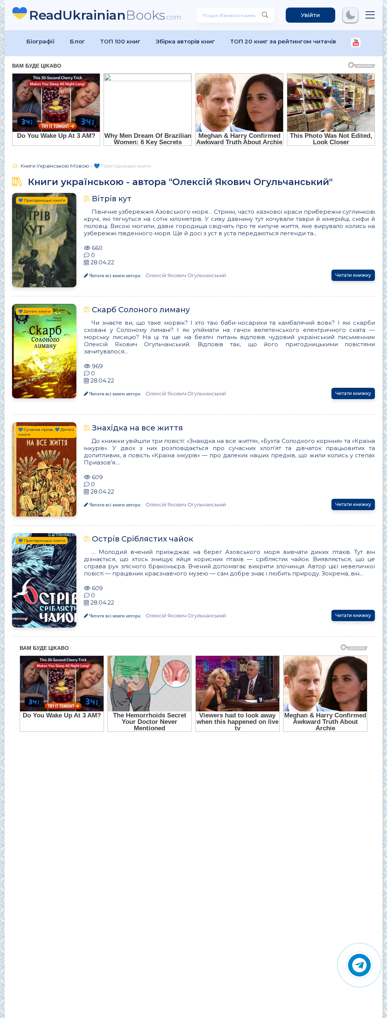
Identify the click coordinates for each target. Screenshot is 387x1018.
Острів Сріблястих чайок (142, 538)
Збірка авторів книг (185, 41)
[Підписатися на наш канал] (356, 43)
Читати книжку (353, 275)
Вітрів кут (112, 198)
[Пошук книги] (264, 15)
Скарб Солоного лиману (141, 309)
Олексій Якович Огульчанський (186, 275)
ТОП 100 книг (120, 41)
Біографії (40, 41)
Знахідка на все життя (137, 427)
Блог (77, 41)
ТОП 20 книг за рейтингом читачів (283, 41)
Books (105, 15)
